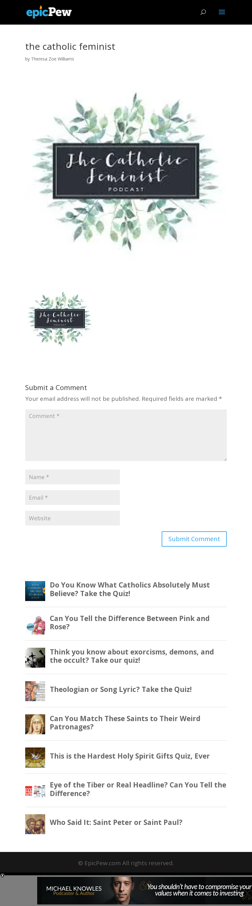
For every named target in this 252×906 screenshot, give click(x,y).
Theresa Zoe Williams (52, 59)
